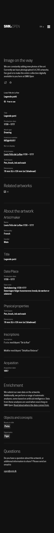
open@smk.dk (10, 471)
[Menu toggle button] (48, 26)
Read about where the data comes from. (31, 405)
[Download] (6, 82)
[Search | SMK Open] (12, 27)
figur (7, 436)
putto (7, 426)
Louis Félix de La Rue (13, 154)
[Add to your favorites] (11, 82)
